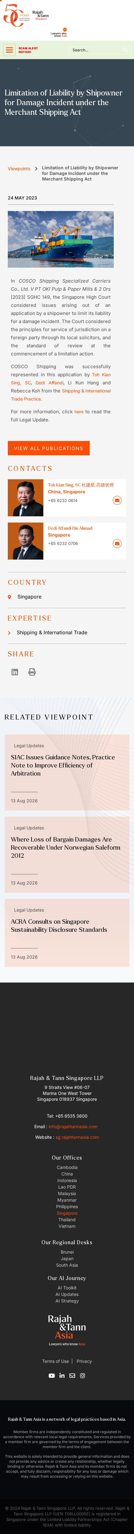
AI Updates (67, 1294)
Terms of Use (55, 1361)
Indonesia (67, 1180)
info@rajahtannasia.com (73, 1126)
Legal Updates (29, 745)
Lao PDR (67, 1186)
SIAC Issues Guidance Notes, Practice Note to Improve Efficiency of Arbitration (63, 765)
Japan (67, 1258)
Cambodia (67, 1167)
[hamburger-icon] (9, 50)
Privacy (83, 1361)
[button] (15, 672)
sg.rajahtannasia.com (77, 1137)
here (79, 411)
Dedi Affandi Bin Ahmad (70, 528)
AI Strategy (67, 1300)
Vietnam (67, 1226)
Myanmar (67, 1200)
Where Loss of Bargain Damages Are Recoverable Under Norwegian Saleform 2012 (65, 847)
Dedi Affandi (49, 382)
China (67, 1173)
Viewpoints (19, 168)
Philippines (67, 1206)
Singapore (29, 596)
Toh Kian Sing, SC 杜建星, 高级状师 (81, 485)
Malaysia (67, 1193)
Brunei (67, 1252)
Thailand (67, 1219)
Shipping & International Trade (52, 632)
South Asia (67, 1265)
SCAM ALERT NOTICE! (28, 50)
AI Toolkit (67, 1287)
